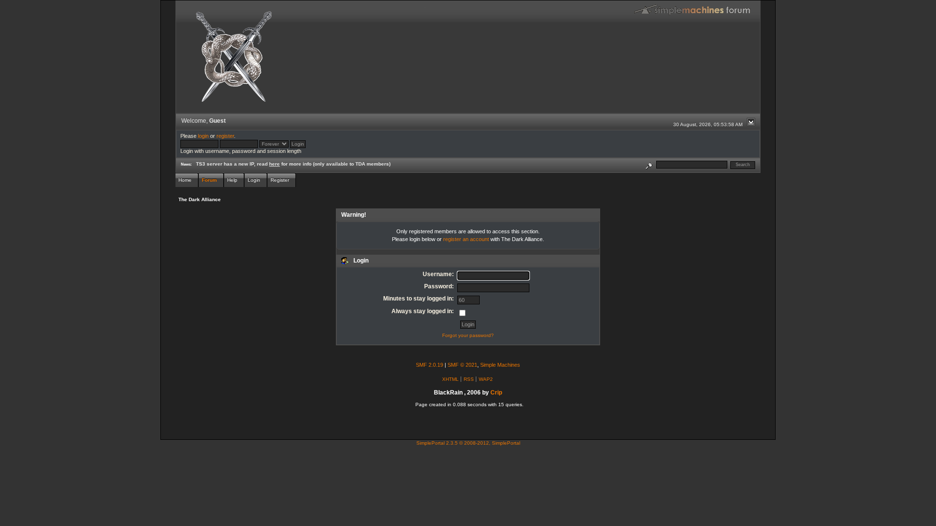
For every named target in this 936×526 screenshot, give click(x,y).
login (203, 136)
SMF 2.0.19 (429, 365)
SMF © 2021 (462, 365)
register (225, 136)
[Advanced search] (649, 164)
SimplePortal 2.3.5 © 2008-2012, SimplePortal (468, 443)
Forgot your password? (468, 335)
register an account (466, 239)
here (274, 164)
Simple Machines (500, 365)
